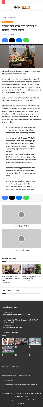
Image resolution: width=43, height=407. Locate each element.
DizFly (26, 396)
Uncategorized (12, 17)
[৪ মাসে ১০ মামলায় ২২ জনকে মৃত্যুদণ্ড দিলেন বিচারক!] (35, 357)
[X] (12, 40)
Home (5, 17)
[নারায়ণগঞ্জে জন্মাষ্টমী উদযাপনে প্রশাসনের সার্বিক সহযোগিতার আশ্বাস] (35, 341)
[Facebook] (5, 40)
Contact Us (21, 403)
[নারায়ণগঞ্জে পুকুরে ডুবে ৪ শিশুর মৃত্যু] (21, 357)
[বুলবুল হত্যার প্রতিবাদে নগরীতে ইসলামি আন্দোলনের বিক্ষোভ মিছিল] (8, 349)
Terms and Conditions (25, 400)
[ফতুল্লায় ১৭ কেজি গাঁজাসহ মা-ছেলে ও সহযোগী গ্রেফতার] (35, 349)
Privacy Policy (12, 400)
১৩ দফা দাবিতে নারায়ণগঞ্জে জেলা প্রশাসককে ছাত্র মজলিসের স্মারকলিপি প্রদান (11, 278)
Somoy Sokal (30, 393)
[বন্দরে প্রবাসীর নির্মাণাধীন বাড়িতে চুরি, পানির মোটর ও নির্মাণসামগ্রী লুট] (21, 341)
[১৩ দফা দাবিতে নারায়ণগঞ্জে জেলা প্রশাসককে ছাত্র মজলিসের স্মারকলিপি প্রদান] (11, 269)
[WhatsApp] (26, 40)
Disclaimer (36, 400)
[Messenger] (19, 40)
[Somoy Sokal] (21, 7)
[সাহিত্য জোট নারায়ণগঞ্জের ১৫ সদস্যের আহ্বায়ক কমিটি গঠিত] (31, 269)
